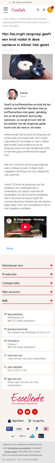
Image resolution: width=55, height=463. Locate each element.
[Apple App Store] (15, 421)
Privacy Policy (11, 451)
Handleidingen (24, 18)
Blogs (13, 18)
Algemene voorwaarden (19, 448)
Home (5, 18)
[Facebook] (20, 412)
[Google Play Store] (36, 421)
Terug (9, 248)
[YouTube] (27, 412)
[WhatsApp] (35, 412)
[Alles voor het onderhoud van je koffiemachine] (27, 399)
